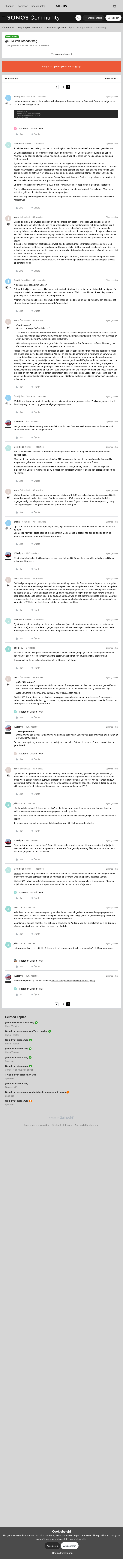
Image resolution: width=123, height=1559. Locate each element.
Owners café (11, 1087)
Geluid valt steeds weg (16, 1039)
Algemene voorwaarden (37, 1125)
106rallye (18, 421)
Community (8, 27)
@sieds (17, 873)
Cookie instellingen (62, 1125)
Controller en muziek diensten (19, 1069)
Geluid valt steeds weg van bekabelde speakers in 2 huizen (35, 1092)
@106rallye (19, 583)
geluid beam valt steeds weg (19, 1022)
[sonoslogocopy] (61, 6)
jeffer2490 (18, 647)
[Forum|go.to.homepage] (34, 18)
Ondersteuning (37, 6)
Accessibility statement (87, 1125)
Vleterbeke (19, 143)
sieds (16, 216)
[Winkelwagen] (114, 6)
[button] (3, 18)
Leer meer (22, 6)
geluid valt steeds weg (16, 1048)
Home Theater (12, 1026)
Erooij (17, 96)
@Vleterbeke (20, 494)
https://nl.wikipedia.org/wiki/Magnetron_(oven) (73, 980)
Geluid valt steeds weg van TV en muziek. (26, 1031)
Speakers (74, 27)
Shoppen (9, 6)
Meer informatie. (78, 1539)
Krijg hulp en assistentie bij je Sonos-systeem (42, 27)
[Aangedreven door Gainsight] (62, 1118)
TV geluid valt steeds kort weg (20, 1074)
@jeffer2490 (19, 880)
